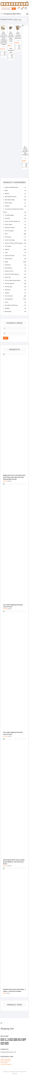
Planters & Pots (9, 271)
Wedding (7, 308)
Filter (5, 338)
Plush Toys (8, 277)
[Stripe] (2, 1043)
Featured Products (10, 227)
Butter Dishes (8, 203)
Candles (7, 206)
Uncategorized (9, 299)
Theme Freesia (18, 1071)
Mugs (6, 262)
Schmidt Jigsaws (9, 283)
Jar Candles (8, 246)
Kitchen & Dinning (9, 255)
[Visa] (11, 1039)
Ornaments (8, 265)
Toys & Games (9, 296)
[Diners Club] (20, 1039)
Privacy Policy (4, 1062)
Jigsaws (7, 249)
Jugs (6, 252)
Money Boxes (8, 258)
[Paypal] (15, 1039)
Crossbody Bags (9, 215)
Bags (6, 190)
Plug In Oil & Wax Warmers (12, 274)
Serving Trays (8, 286)
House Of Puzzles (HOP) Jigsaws (14, 243)
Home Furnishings (10, 240)
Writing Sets (8, 311)
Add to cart (5, 53)
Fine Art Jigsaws (9, 230)
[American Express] (2, 1039)
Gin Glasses (8, 237)
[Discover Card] (24, 1039)
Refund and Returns (6, 1061)
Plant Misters (8, 268)
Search (14, 8)
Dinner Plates (8, 224)
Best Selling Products (10, 196)
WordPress (14, 1073)
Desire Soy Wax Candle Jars (12, 221)
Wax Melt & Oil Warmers (11, 305)
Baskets (7, 193)
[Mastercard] (7, 1039)
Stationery (7, 289)
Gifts (6, 234)
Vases (6, 302)
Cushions (7, 218)
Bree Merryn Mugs (10, 200)
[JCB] (7, 1043)
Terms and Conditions (6, 1064)
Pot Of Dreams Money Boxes (12, 280)
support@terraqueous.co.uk (9, 1052)
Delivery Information (6, 1059)
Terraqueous (6, 1071)
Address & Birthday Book (11, 187)
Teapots (7, 293)
